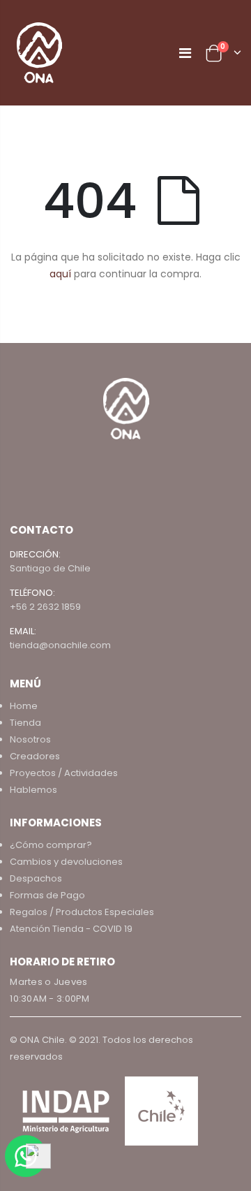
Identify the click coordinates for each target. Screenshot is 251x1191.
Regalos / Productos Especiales (82, 912)
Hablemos (33, 789)
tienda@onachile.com (60, 645)
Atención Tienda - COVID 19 (71, 928)
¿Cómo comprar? (51, 845)
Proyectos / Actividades (64, 773)
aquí (60, 274)
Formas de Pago (47, 895)
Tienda (25, 722)
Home (24, 706)
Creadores (35, 756)
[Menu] (185, 53)
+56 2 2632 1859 (45, 606)
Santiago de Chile (50, 568)
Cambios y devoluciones (66, 861)
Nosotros (30, 739)
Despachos (36, 878)
